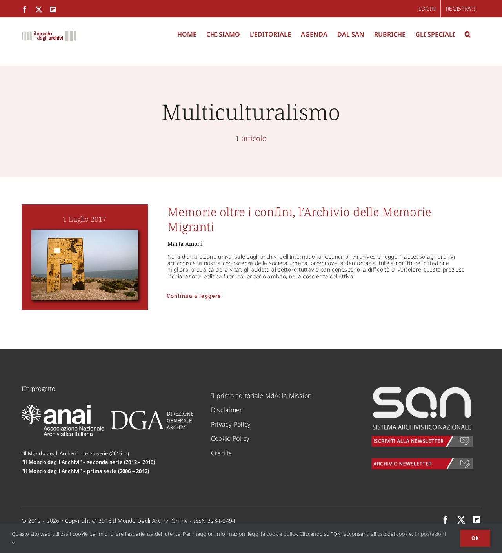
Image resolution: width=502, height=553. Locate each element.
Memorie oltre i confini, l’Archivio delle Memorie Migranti (299, 219)
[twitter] (461, 520)
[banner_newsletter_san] (422, 388)
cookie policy (281, 533)
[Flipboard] (476, 520)
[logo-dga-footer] (152, 413)
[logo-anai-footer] (64, 408)
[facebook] (445, 520)
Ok (475, 538)
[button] (468, 34)
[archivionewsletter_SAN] (422, 462)
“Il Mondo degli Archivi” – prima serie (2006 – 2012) (85, 471)
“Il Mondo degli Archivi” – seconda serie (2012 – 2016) (88, 461)
